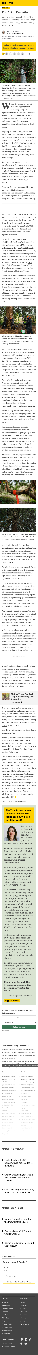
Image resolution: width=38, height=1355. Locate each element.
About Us (5, 1302)
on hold (29, 553)
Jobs (3, 1321)
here (10, 38)
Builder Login (7, 1343)
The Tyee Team (7, 1308)
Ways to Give (7, 1330)
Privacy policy (5, 1030)
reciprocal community (25, 198)
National (23, 1311)
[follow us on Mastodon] (14, 53)
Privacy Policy (7, 1324)
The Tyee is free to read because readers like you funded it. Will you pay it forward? (18, 815)
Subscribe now (19, 1027)
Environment (20, 801)
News (22, 1302)
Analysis (23, 1305)
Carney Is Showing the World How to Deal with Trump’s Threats (18, 1177)
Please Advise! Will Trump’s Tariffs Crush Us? (17, 1232)
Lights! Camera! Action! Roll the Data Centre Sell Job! (18, 1220)
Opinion (23, 1318)
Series (22, 1321)
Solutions (24, 1315)
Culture (6, 8)
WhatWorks (24, 1324)
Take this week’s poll (19, 1282)
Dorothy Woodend (13, 31)
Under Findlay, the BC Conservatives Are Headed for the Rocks (18, 1162)
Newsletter (6, 1305)
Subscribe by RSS (8, 1346)
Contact (5, 1311)
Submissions (7, 1327)
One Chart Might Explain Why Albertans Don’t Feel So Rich (19, 1191)
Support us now (12, 1000)
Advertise (5, 1318)
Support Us (6, 1333)
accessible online (14, 256)
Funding (5, 1315)
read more (15, 702)
